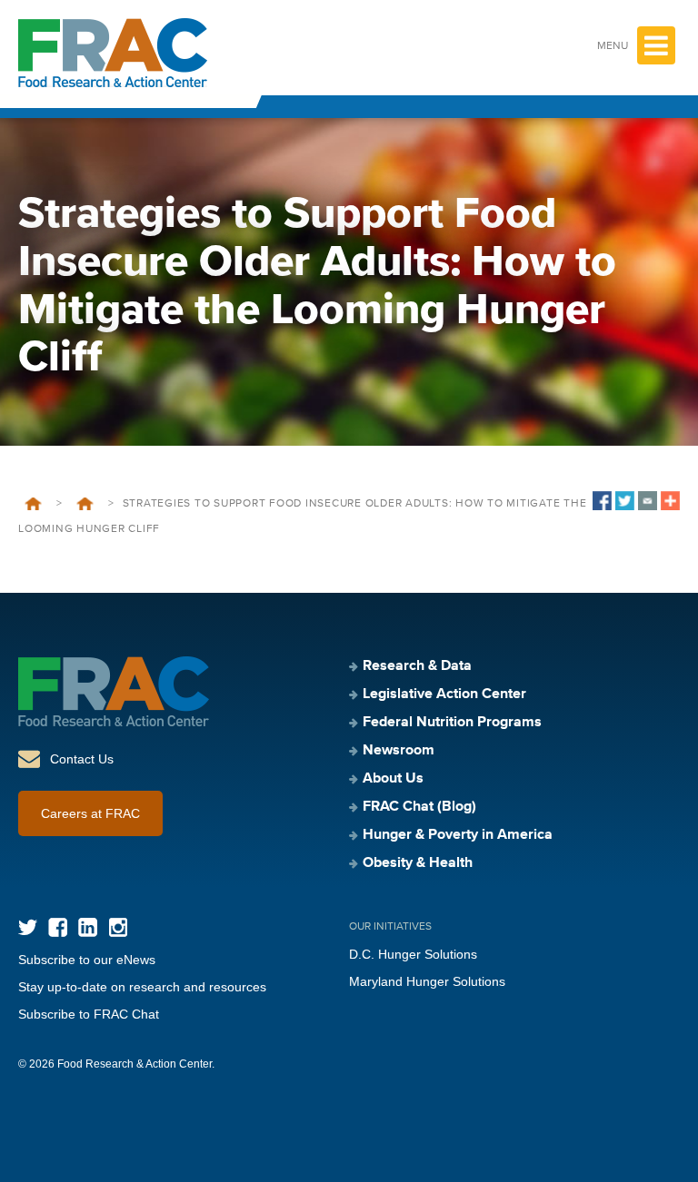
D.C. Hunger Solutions (413, 954)
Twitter (27, 927)
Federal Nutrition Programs (452, 722)
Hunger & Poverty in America (458, 835)
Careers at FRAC (90, 813)
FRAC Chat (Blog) (419, 807)
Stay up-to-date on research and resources (142, 987)
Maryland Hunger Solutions (427, 981)
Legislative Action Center (444, 694)
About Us (393, 779)
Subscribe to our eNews (86, 959)
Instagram (117, 927)
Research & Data (417, 666)
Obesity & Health (418, 863)
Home (33, 504)
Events (85, 504)
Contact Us (82, 759)
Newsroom (398, 751)
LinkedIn (87, 927)
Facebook (57, 927)
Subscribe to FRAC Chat (88, 1014)
